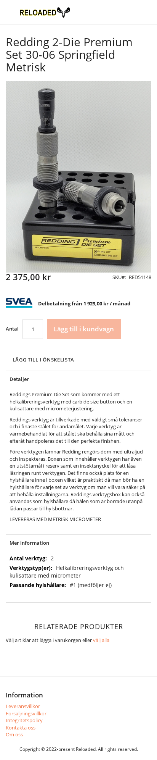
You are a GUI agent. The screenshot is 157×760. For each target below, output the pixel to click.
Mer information (29, 542)
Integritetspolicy (24, 720)
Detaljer (19, 379)
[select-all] (101, 640)
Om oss (14, 734)
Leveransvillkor (23, 706)
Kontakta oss (20, 727)
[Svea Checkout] (22, 305)
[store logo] (44, 12)
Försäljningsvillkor (26, 713)
